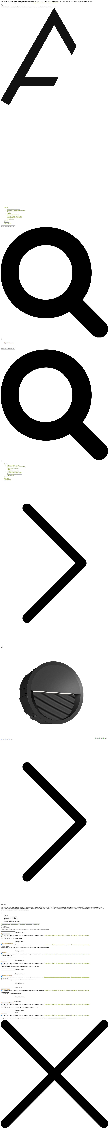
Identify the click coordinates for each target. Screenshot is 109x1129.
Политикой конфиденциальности (80, 935)
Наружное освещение (13, 214)
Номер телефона (19, 932)
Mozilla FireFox (55, 2)
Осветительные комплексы (14, 216)
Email (16, 1012)
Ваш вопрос (18, 987)
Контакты (6, 222)
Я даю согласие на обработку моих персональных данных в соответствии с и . (46, 935)
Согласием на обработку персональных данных (57, 935)
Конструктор (7, 223)
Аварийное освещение (13, 212)
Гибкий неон (10, 219)
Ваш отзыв (18, 1001)
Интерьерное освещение (13, 209)
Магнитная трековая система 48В (16, 210)
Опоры (9, 213)
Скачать (6, 220)
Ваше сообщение (19, 974)
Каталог (6, 207)
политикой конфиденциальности (57, 1018)
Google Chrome (37, 2)
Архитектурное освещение (14, 217)
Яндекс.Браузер (46, 2)
